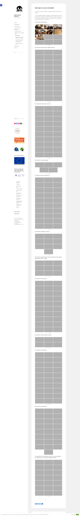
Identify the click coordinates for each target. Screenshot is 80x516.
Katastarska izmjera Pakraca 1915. (19, 44)
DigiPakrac (17, 182)
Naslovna (15, 22)
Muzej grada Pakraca (17, 24)
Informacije (15, 47)
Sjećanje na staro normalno (19, 37)
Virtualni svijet (16, 29)
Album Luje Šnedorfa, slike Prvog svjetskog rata (19, 41)
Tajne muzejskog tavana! (17, 27)
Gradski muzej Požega (19, 188)
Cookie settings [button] (73, 514)
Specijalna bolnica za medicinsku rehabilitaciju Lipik (19, 202)
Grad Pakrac (18, 184)
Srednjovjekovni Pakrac (18, 31)
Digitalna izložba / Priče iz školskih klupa (19, 33)
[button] (1, 5)
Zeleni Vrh (17, 207)
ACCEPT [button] (77, 514)
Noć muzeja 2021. (17, 35)
